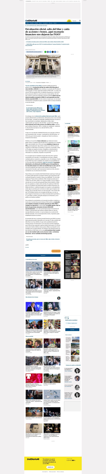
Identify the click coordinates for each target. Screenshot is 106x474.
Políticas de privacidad (52, 471)
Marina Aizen (46, 385)
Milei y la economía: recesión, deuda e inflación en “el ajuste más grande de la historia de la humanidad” (34, 331)
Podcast (55, 23)
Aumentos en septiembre (59, 1)
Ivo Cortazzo (27, 81)
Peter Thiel (40, 1)
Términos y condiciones (60, 471)
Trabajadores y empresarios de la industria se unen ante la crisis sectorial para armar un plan (74, 149)
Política (27, 23)
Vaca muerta (64, 1)
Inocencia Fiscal (71, 1)
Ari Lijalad (54, 1)
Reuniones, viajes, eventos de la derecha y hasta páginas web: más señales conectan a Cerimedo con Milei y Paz (51, 350)
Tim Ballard (48, 1)
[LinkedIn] (55, 52)
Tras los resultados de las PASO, (33, 85)
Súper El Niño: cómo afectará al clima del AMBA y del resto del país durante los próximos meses (68, 358)
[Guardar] (58, 52)
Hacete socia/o (69, 21)
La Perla (51, 1)
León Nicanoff (28, 371)
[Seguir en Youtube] (73, 460)
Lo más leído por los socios (31, 259)
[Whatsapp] (45, 52)
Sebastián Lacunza (47, 275)
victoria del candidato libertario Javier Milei (46, 116)
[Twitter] (53, 52)
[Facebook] (48, 52)
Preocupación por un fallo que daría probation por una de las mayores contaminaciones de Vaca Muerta (68, 339)
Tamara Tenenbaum (29, 387)
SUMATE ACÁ (50, 467)
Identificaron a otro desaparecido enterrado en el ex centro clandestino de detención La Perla (33, 435)
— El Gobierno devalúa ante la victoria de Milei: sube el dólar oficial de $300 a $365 (44, 41)
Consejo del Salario (44, 1)
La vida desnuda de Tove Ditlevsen (72, 164)
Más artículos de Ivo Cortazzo (32, 297)
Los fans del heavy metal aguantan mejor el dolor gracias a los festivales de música (52, 419)
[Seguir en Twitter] (67, 460)
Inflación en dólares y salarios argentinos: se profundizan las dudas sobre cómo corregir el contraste (52, 331)
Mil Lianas (50, 23)
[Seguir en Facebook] (68, 460)
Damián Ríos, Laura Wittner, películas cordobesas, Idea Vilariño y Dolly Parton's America (34, 385)
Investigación (45, 23)
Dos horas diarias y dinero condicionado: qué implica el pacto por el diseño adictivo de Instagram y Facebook (34, 291)
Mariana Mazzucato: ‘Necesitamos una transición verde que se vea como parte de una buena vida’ (68, 352)
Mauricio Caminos (47, 353)
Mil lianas (79, 1)
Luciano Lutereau (75, 1)
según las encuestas (48, 162)
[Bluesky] (50, 52)
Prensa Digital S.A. (45, 471)
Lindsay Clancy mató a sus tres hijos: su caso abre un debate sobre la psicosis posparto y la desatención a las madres (34, 273)
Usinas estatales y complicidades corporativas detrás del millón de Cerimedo (51, 273)
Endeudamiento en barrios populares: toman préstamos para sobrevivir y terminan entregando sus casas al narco (33, 368)
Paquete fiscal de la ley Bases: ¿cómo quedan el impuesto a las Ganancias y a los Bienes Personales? (52, 314)
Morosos (37, 1)
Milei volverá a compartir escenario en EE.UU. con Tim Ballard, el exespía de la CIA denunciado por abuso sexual (52, 435)
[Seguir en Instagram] (71, 460)
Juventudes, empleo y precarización (34, 417)
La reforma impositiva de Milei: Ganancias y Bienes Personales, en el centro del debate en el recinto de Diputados (34, 314)
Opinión (40, 23)
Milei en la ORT (34, 1)
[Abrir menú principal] (80, 20)
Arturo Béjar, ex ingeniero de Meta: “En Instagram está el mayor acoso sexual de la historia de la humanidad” (73, 178)
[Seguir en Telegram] (69, 460)
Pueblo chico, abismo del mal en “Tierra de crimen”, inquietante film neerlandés (52, 291)
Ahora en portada (29, 336)
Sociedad (36, 23)
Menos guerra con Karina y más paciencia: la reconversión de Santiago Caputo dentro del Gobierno (74, 193)
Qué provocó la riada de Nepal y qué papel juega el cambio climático (68, 346)
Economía (32, 23)
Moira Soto (45, 293)
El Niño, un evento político (50, 384)
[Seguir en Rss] (74, 460)
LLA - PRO (67, 1)
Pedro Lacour (70, 196)
